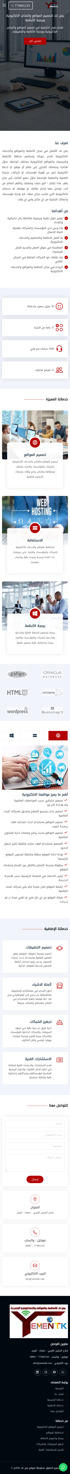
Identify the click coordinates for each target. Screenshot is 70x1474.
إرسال (35, 1179)
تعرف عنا (59, 1394)
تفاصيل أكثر (35, 41)
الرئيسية (59, 1388)
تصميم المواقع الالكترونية (50, 1427)
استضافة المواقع (55, 1433)
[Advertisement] (35, 81)
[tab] (58, 735)
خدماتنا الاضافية (55, 1405)
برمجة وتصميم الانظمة (52, 1438)
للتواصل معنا (57, 1411)
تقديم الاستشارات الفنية (51, 1450)
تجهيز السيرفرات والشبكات (50, 1444)
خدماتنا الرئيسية (55, 1400)
